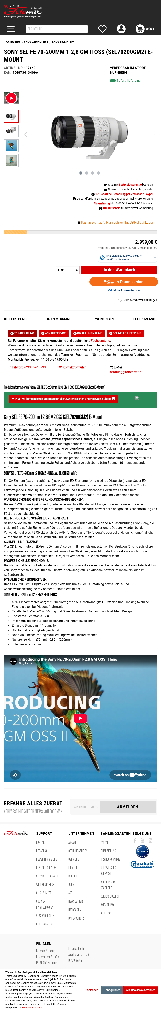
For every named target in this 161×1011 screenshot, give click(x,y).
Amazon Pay (107, 905)
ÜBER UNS (73, 859)
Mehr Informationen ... (34, 1007)
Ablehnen (92, 990)
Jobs (71, 885)
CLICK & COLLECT (110, 896)
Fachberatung (100, 340)
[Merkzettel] (102, 29)
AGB (70, 893)
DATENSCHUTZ (76, 918)
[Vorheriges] (25, 134)
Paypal (104, 842)
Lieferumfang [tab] (144, 319)
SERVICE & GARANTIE (47, 876)
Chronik (73, 876)
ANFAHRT (73, 842)
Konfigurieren (112, 990)
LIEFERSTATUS (44, 924)
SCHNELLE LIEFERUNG (127, 333)
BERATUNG (42, 851)
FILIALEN (73, 868)
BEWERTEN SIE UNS (46, 859)
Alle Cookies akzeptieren (140, 990)
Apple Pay (106, 913)
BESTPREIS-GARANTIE (48, 868)
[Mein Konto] (121, 29)
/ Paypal (148, 194)
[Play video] (11, 98)
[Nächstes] (154, 134)
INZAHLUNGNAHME (89, 333)
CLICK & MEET (43, 893)
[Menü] (11, 29)
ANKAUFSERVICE (55, 333)
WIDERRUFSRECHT (46, 885)
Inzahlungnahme (110, 859)
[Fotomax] (28, 11)
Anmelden (127, 806)
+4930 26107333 (29, 367)
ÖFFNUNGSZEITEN (77, 851)
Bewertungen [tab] (102, 319)
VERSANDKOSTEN (45, 916)
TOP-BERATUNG (24, 333)
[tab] (15, 318)
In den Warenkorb (119, 269)
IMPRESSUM (75, 910)
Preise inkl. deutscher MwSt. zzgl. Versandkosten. (127, 247)
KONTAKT (41, 842)
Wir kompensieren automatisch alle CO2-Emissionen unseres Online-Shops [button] (66, 398)
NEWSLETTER (75, 901)
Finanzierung (108, 851)
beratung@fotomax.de (125, 372)
